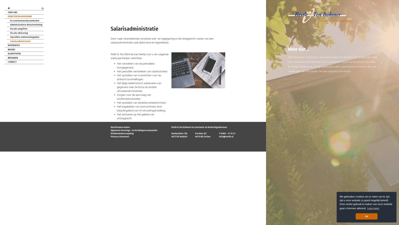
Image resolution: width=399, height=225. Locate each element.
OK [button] (366, 216)
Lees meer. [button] (373, 208)
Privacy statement (120, 136)
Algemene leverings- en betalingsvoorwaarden (134, 130)
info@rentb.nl (226, 136)
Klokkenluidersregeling (122, 133)
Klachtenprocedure (120, 127)
